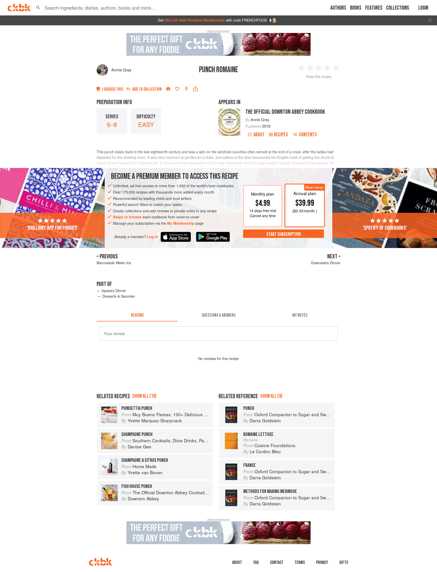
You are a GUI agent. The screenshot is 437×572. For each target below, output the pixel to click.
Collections (397, 8)
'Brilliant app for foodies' (52, 227)
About (259, 134)
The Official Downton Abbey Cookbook (285, 112)
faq (256, 562)
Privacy (322, 562)
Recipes (281, 134)
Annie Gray (121, 70)
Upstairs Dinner (113, 290)
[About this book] (229, 110)
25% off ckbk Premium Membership (195, 20)
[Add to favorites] (177, 88)
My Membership (180, 223)
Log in (152, 236)
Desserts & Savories (118, 296)
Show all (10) (144, 396)
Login (423, 8)
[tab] (137, 315)
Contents (308, 134)
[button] (38, 7)
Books (355, 8)
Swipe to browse (127, 216)
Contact (276, 562)
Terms (300, 562)
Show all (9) (271, 396)
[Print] (168, 88)
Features (373, 8)
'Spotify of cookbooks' (385, 227)
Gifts (343, 562)
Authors (338, 8)
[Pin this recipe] (186, 88)
